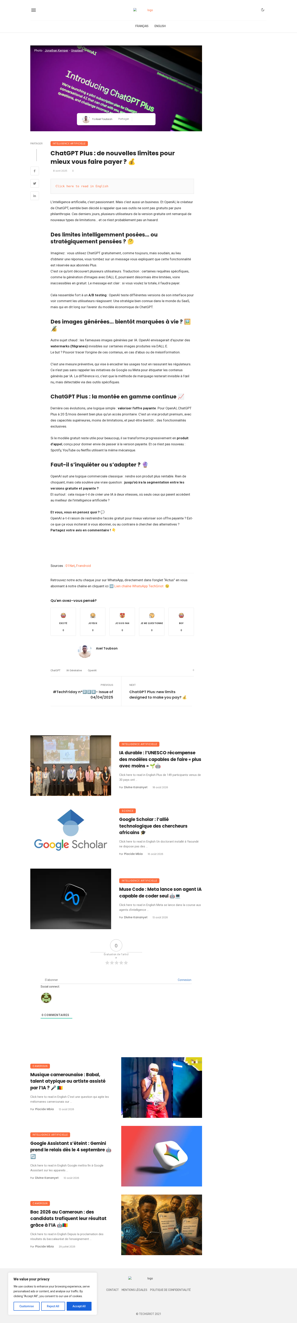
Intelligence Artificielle (69, 143)
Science (128, 810)
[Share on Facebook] (34, 171)
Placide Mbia (133, 854)
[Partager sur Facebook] (136, 119)
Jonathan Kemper (56, 50)
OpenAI (92, 670)
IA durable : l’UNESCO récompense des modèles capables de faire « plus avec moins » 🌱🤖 (160, 759)
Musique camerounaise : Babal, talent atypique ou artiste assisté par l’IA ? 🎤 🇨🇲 (67, 1081)
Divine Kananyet (135, 787)
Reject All (53, 1306)
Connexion (184, 979)
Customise (26, 1306)
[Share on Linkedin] (34, 196)
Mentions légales (134, 1290)
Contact (112, 1290)
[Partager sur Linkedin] (148, 119)
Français (141, 26)
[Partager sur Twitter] (142, 119)
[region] (52, 1294)
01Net (70, 566)
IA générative (74, 670)
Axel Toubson (104, 119)
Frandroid (83, 566)
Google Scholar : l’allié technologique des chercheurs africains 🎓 (153, 826)
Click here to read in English (82, 186)
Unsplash (77, 50)
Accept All (79, 1306)
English (160, 26)
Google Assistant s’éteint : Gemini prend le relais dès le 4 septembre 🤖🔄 (70, 1150)
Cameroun (40, 1066)
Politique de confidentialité (170, 1290)
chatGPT (55, 670)
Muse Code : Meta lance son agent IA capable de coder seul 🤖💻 (160, 892)
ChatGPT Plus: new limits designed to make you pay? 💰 (158, 694)
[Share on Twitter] (34, 184)
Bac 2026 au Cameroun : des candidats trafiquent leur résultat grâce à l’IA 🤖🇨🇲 (68, 1218)
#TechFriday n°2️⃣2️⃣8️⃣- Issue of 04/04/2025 (83, 694)
